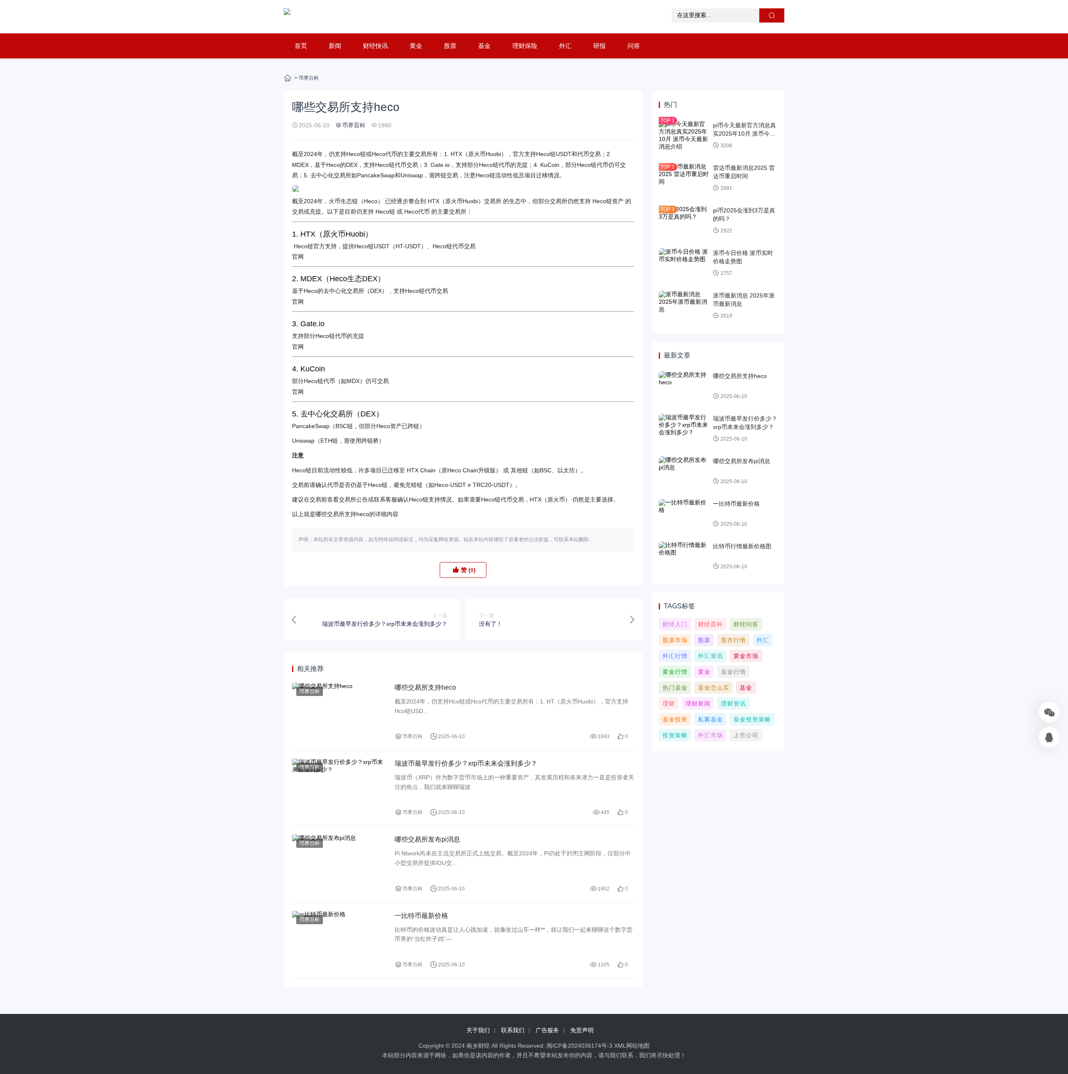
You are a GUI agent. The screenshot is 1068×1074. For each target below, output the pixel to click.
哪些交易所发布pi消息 (427, 839)
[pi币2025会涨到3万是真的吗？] (684, 221)
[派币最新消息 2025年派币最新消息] (684, 306)
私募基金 (710, 719)
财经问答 (745, 624)
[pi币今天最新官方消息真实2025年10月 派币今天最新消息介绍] (684, 136)
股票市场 (675, 640)
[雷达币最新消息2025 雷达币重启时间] (684, 178)
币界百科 (309, 78)
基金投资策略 (752, 719)
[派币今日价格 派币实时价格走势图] (684, 263)
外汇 (565, 45)
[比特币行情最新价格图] (684, 557)
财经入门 (675, 624)
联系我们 (512, 1030)
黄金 (416, 45)
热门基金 (675, 687)
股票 (450, 45)
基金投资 (675, 719)
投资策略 (675, 735)
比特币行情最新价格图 (742, 546)
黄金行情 (675, 671)
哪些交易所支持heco (425, 687)
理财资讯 (733, 703)
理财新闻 (697, 703)
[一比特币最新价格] (339, 940)
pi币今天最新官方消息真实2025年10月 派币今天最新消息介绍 (744, 133)
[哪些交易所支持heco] (339, 712)
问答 (633, 45)
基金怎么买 (713, 687)
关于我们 (478, 1030)
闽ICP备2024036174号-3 (579, 1045)
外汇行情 (675, 656)
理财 (668, 703)
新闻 (335, 45)
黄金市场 (745, 656)
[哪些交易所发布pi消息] (339, 863)
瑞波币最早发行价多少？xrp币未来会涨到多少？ (466, 763)
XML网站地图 (632, 1045)
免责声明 (582, 1030)
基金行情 (733, 671)
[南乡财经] (287, 16)
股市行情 (733, 640)
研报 (599, 45)
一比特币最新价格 (421, 915)
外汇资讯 (710, 656)
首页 (301, 45)
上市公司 (745, 735)
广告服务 (547, 1030)
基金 (484, 45)
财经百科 (710, 624)
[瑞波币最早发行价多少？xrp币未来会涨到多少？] (339, 788)
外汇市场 (710, 735)
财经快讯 (375, 45)
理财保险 (524, 45)
